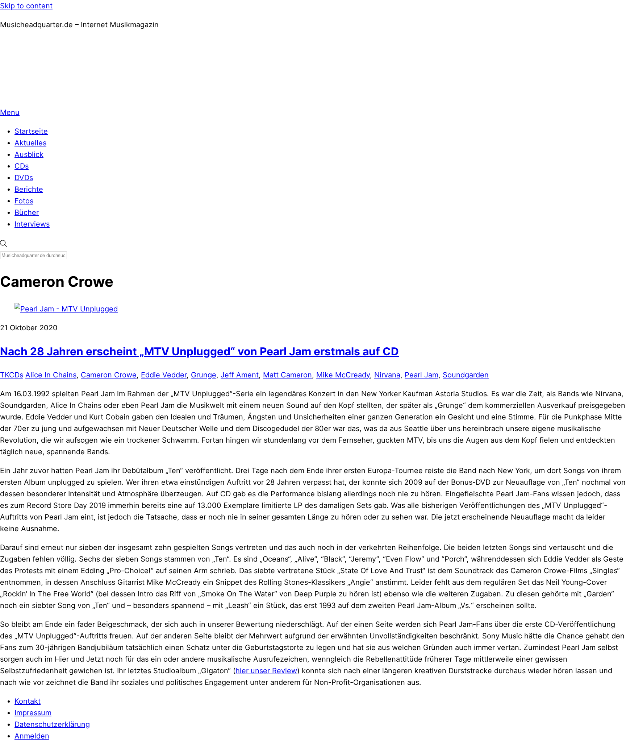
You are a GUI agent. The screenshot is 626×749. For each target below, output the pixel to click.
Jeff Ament (240, 375)
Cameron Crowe (109, 375)
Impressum (32, 712)
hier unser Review (266, 670)
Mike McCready (343, 375)
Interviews (32, 224)
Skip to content (26, 5)
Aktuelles (30, 142)
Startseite (31, 131)
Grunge (203, 375)
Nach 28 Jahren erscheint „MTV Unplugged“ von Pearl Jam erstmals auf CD (199, 351)
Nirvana (387, 375)
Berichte (28, 189)
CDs (21, 166)
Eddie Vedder (164, 375)
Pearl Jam (421, 375)
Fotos (23, 200)
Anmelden (31, 736)
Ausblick (28, 154)
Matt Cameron (287, 375)
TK (4, 375)
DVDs (23, 177)
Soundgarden (466, 375)
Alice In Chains (50, 375)
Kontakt (27, 701)
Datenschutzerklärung (52, 724)
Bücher (26, 212)
